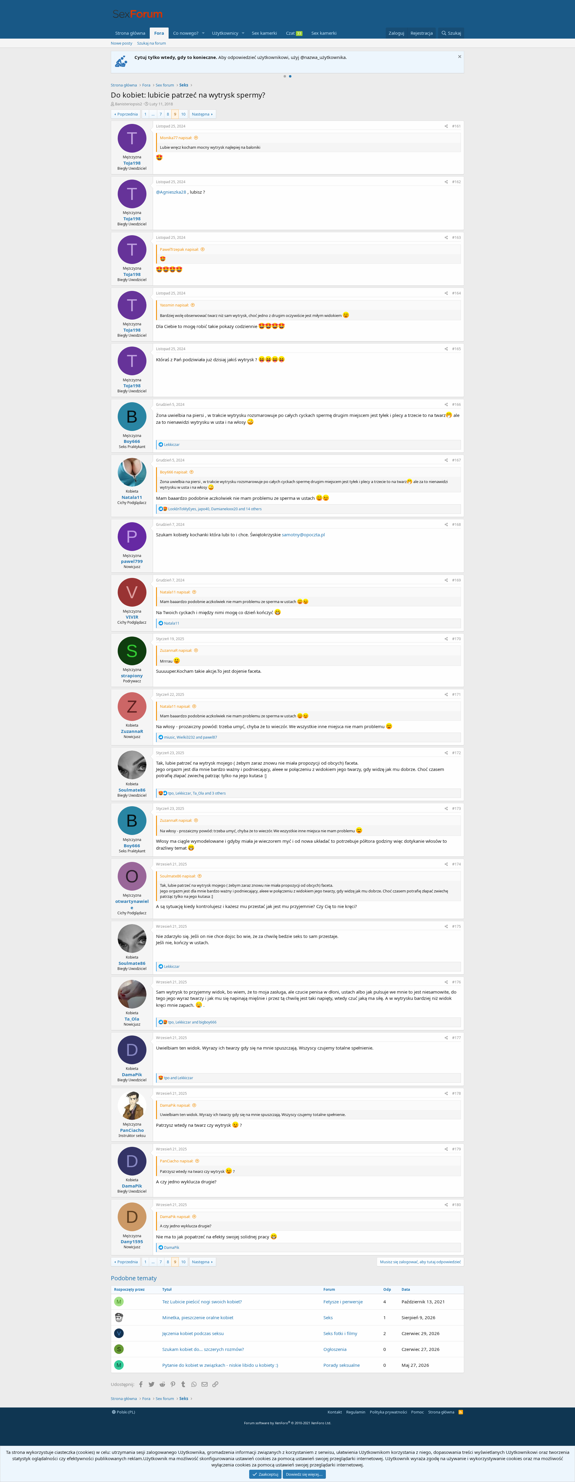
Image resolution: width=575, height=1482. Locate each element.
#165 (456, 348)
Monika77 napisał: (176, 137)
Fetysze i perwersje (343, 1302)
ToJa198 (132, 163)
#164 (456, 293)
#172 (456, 752)
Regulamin (355, 1412)
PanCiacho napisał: (176, 1161)
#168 (456, 524)
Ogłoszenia (334, 1349)
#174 (456, 864)
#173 (456, 808)
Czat (293, 33)
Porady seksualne (341, 1365)
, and (190, 737)
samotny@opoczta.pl (303, 534)
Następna (200, 114)
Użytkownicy (225, 33)
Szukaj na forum (151, 43)
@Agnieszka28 (171, 192)
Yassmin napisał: (174, 305)
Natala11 (132, 497)
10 (183, 114)
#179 (456, 1149)
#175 (456, 926)
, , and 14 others (215, 508)
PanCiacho (132, 1130)
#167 (456, 460)
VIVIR (132, 617)
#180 (456, 1204)
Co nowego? (186, 33)
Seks (328, 1317)
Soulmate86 (132, 790)
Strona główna (130, 33)
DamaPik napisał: (175, 1105)
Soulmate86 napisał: (178, 876)
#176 (456, 982)
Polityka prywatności (388, 1412)
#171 (456, 694)
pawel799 (132, 561)
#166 (456, 404)
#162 (456, 181)
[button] (203, 33)
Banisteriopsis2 (128, 104)
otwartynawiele (132, 904)
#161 (456, 126)
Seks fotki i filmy (340, 1333)
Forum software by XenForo (287, 1423)
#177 (456, 1037)
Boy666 (132, 441)
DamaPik (132, 1074)
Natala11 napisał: (175, 592)
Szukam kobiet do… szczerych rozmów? (203, 1349)
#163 (456, 237)
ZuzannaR (132, 731)
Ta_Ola (132, 1019)
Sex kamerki (264, 33)
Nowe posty (121, 43)
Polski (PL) (125, 1412)
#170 (456, 638)
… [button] (153, 114)
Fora (159, 33)
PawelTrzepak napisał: (179, 249)
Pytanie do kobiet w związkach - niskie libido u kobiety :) (220, 1365)
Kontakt (335, 1412)
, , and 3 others (197, 793)
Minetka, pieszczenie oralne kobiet (197, 1317)
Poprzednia (127, 114)
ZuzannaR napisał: (176, 650)
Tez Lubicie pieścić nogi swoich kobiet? (202, 1302)
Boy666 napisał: (173, 472)
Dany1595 (132, 1241)
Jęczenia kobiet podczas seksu (193, 1333)
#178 (456, 1093)
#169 (456, 580)
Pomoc (417, 1412)
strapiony (132, 675)
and (178, 1077)
